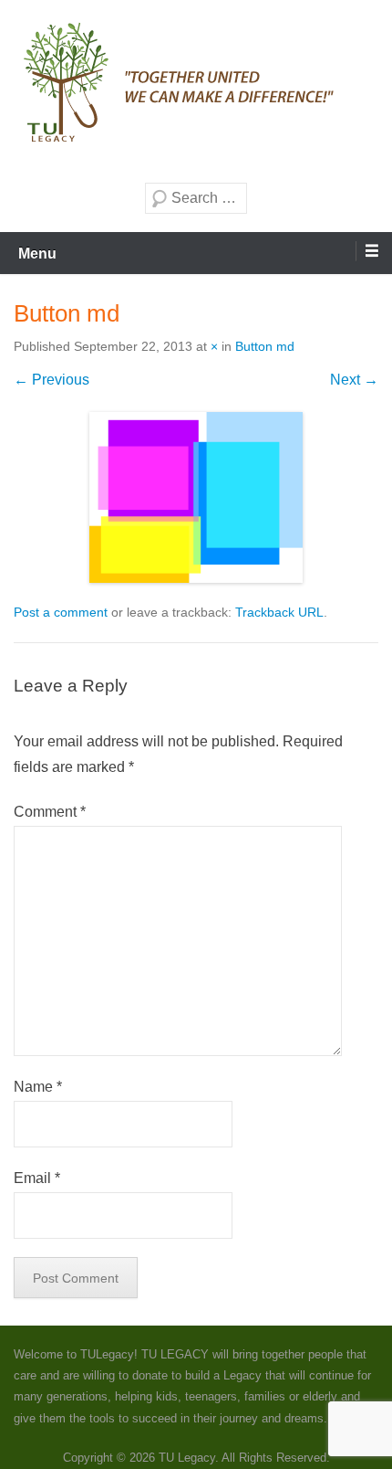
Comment (50, 811)
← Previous (51, 379)
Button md (264, 346)
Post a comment (61, 612)
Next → (354, 379)
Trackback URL (279, 612)
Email (37, 1178)
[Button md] (196, 497)
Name (38, 1086)
